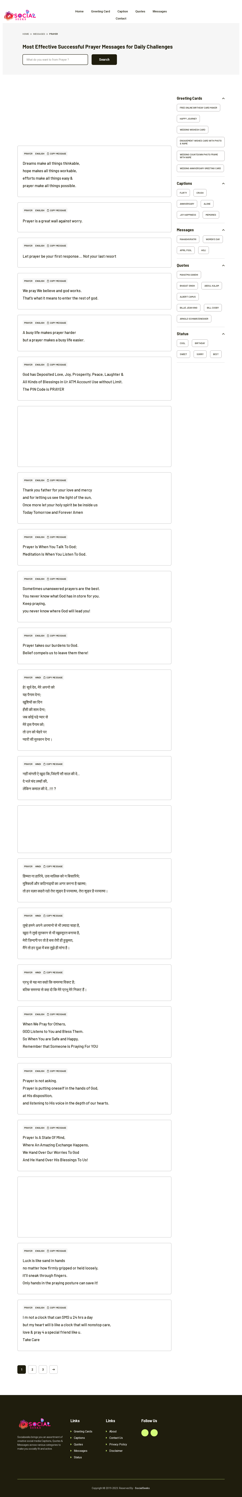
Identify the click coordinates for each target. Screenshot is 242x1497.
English (39, 153)
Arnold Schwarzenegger (194, 318)
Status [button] (182, 333)
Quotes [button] (183, 265)
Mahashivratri (188, 239)
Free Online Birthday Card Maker (198, 107)
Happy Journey (188, 118)
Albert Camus (188, 296)
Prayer (28, 153)
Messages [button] (185, 230)
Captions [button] (184, 183)
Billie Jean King (188, 307)
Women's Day (213, 239)
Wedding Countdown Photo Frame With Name (199, 156)
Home (79, 11)
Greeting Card (100, 11)
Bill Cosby (213, 307)
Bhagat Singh (187, 285)
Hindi (38, 677)
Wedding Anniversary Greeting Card (200, 168)
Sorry (200, 354)
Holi (203, 250)
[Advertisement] (94, 121)
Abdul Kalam (211, 285)
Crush (200, 192)
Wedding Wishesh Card (192, 129)
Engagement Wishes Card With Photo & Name (201, 142)
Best (216, 354)
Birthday (200, 343)
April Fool (186, 250)
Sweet (183, 354)
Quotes (140, 11)
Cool (182, 343)
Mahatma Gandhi (189, 274)
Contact (121, 18)
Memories (211, 214)
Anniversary (187, 203)
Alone (207, 203)
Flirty (183, 192)
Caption (122, 11)
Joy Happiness (188, 214)
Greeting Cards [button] (189, 98)
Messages (160, 11)
